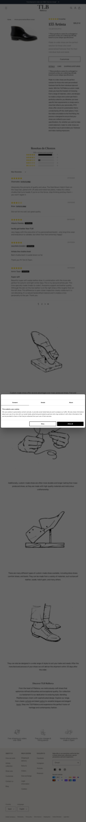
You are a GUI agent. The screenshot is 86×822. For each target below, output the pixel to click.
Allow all (70, 424)
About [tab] (71, 402)
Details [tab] (43, 402)
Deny (42, 424)
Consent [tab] (15, 402)
